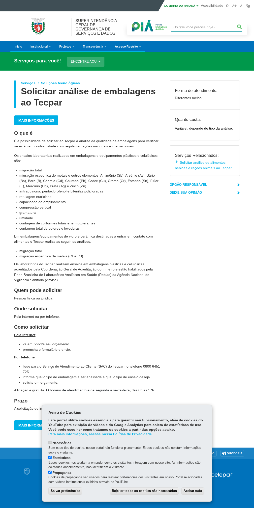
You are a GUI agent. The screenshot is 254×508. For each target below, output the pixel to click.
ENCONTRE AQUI (84, 61)
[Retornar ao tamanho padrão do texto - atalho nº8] (241, 6)
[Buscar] (239, 27)
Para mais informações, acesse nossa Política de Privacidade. (100, 434)
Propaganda (62, 473)
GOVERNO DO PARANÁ (180, 5)
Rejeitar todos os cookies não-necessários (144, 491)
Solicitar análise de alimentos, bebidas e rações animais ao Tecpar (203, 165)
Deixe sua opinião (186, 192)
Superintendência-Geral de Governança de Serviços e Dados (96, 27)
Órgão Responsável (188, 185)
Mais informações (36, 120)
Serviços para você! (37, 60)
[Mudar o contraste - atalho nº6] (227, 6)
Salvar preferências (65, 491)
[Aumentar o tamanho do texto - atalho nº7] (234, 6)
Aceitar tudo (193, 491)
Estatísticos (61, 458)
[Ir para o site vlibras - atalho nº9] (248, 6)
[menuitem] (40, 46)
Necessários (62, 443)
